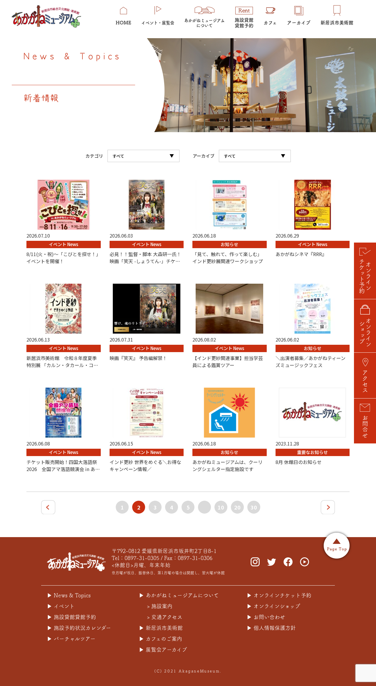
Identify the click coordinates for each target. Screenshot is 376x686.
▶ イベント (61, 606)
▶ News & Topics (69, 595)
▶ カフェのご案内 (160, 638)
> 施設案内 (159, 606)
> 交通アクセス (164, 617)
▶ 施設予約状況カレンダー (79, 627)
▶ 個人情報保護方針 (271, 627)
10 (221, 507)
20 (237, 507)
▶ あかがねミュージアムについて (179, 595)
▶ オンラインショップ (273, 606)
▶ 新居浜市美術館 (161, 627)
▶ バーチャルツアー (71, 638)
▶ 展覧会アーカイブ (163, 649)
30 (254, 507)
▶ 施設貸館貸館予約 (71, 617)
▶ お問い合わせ (266, 617)
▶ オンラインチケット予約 (279, 595)
